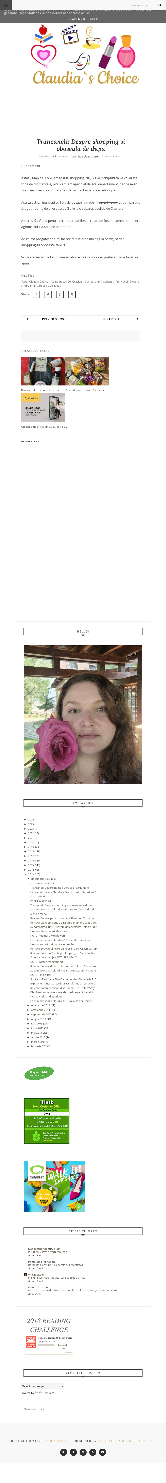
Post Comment (113, 156)
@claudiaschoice (34, 1409)
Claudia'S (42, 1337)
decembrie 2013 (41, 879)
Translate (48, 1392)
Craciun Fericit (38, 896)
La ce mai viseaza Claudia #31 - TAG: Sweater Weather (63, 970)
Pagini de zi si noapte (42, 1262)
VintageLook (36, 1274)
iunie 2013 (37, 1028)
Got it (94, 19)
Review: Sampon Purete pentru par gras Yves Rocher (62, 953)
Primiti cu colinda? (41, 900)
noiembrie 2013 (40, 1005)
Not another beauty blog (44, 1249)
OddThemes (108, 1440)
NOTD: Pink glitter (40, 975)
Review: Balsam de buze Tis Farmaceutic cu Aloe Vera (63, 966)
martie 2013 (38, 1042)
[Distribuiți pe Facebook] (36, 294)
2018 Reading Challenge (49, 1325)
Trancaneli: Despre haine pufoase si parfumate (59, 887)
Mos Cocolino (38, 914)
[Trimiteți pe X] (48, 294)
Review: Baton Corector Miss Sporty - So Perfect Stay (62, 988)
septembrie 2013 (41, 1014)
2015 (31, 865)
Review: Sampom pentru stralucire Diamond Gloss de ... (64, 922)
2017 (31, 856)
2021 (31, 838)
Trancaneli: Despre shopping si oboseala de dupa (61, 905)
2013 (31, 874)
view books (67, 1352)
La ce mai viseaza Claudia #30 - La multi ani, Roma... (61, 1001)
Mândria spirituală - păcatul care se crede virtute (56, 1277)
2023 (31, 828)
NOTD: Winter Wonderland (46, 962)
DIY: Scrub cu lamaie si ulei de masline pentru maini (61, 992)
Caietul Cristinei (38, 1287)
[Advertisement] (83, 584)
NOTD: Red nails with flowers (48, 935)
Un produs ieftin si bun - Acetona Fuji (52, 944)
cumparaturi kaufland (99, 281)
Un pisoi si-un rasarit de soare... (49, 931)
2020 (31, 842)
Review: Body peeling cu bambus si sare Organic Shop (63, 948)
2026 (31, 819)
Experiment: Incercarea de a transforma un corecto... (62, 983)
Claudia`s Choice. (58, 1440)
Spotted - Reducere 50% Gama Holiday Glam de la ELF (63, 979)
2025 (31, 824)
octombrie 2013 (40, 1010)
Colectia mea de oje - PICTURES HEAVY (53, 957)
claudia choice (39, 281)
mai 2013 (36, 1032)
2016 (31, 860)
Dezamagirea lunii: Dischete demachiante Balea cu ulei (64, 927)
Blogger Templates (139, 1440)
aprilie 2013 (38, 1037)
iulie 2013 (37, 1023)
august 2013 (38, 1019)
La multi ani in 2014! (42, 883)
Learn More (77, 19)
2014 (31, 869)
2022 (31, 833)
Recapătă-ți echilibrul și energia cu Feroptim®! (55, 1265)
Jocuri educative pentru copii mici (47, 1252)
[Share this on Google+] (60, 294)
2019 (31, 847)
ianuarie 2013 (39, 1046)
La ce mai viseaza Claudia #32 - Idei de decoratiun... (61, 940)
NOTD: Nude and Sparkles (46, 996)
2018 (31, 851)
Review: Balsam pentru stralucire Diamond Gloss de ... (63, 918)
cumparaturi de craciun (67, 281)
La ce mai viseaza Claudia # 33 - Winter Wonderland (62, 909)
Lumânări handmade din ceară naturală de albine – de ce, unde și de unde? (72, 1290)
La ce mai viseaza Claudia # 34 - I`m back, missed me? (63, 892)
